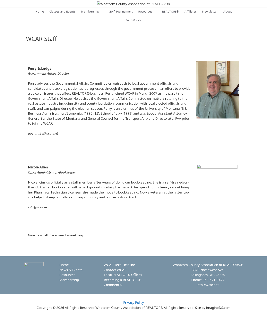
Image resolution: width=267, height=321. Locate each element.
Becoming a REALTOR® (122, 280)
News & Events (70, 270)
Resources (145, 11)
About (227, 11)
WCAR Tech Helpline (119, 264)
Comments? (113, 284)
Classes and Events (62, 11)
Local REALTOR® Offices (123, 274)
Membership (90, 11)
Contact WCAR (115, 270)
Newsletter (210, 11)
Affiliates (191, 11)
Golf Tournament (121, 11)
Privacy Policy (133, 302)
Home (39, 11)
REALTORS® (170, 11)
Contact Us (133, 19)
